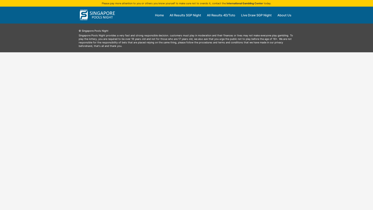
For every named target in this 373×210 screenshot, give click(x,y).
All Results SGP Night (185, 15)
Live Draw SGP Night (256, 15)
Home (159, 15)
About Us (284, 15)
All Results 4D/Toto (221, 15)
